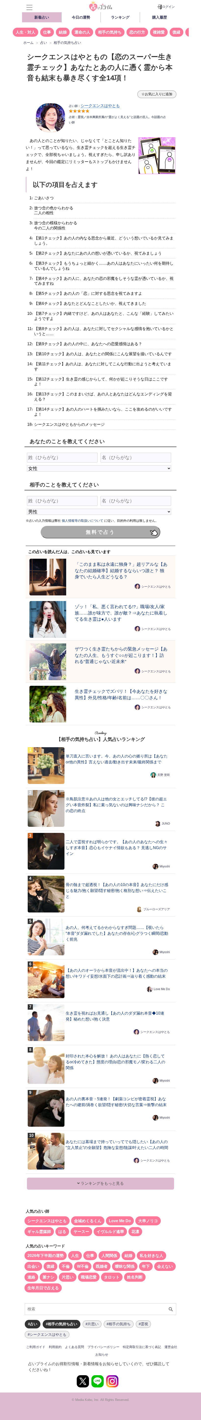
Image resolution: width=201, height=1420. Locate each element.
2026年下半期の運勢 (45, 1256)
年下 (146, 1266)
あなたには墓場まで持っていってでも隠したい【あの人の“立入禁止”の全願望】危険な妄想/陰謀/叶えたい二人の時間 (117, 1145)
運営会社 (170, 1347)
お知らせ (101, 1354)
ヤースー (81, 1232)
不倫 (66, 1266)
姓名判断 (135, 1277)
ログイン (168, 7)
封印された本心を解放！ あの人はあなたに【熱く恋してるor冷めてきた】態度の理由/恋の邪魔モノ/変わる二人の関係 (115, 1062)
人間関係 (109, 1256)
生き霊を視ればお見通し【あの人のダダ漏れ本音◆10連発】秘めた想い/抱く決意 (115, 1016)
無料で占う (100, 532)
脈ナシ (48, 1277)
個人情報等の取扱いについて (82, 520)
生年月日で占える (43, 1288)
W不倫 (82, 1266)
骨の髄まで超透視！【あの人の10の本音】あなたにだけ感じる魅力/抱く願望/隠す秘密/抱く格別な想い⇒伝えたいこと (117, 891)
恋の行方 (137, 32)
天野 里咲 (163, 775)
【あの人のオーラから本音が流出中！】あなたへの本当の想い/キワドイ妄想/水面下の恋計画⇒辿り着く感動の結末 (117, 973)
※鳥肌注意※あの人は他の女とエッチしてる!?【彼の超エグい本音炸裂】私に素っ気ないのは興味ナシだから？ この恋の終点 (116, 805)
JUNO (166, 823)
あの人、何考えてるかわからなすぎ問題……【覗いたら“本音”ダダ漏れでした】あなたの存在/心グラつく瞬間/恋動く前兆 (117, 933)
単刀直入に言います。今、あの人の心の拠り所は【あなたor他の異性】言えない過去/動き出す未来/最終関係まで (117, 759)
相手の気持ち (110, 32)
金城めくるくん (87, 1221)
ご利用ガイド (35, 1347)
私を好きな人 (151, 1256)
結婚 (63, 32)
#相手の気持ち (119, 1324)
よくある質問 (74, 1347)
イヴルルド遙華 (110, 1232)
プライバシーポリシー (103, 1347)
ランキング (120, 17)
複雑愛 (159, 32)
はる (62, 1232)
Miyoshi (165, 866)
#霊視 (143, 1324)
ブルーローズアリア (156, 909)
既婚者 (102, 1266)
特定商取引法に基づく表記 (142, 1347)
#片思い (92, 1324)
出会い (33, 1266)
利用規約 (55, 1347)
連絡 (31, 1277)
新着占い (41, 17)
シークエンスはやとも (156, 586)
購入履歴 (159, 17)
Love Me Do (162, 989)
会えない (165, 1266)
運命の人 (82, 32)
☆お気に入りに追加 (156, 94)
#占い (32, 1324)
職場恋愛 (89, 1277)
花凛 (135, 1232)
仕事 (47, 32)
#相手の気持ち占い (61, 1324)
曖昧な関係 (125, 1266)
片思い (68, 1277)
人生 (75, 1256)
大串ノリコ (148, 1221)
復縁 (176, 32)
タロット (112, 1277)
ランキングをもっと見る (102, 1183)
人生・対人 (25, 32)
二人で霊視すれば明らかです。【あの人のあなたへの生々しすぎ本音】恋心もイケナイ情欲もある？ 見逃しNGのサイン (117, 848)
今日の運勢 (81, 17)
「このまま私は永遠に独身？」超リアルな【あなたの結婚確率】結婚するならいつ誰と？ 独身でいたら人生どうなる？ (121, 571)
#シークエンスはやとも (47, 1334)
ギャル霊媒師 (39, 1232)
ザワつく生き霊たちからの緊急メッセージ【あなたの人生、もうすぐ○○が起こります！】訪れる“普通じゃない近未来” (121, 655)
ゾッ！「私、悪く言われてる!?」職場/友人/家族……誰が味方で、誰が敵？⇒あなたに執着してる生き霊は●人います (121, 613)
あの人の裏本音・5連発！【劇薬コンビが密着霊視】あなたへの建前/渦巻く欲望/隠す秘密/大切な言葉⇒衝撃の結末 (116, 1102)
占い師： (94, 106)
